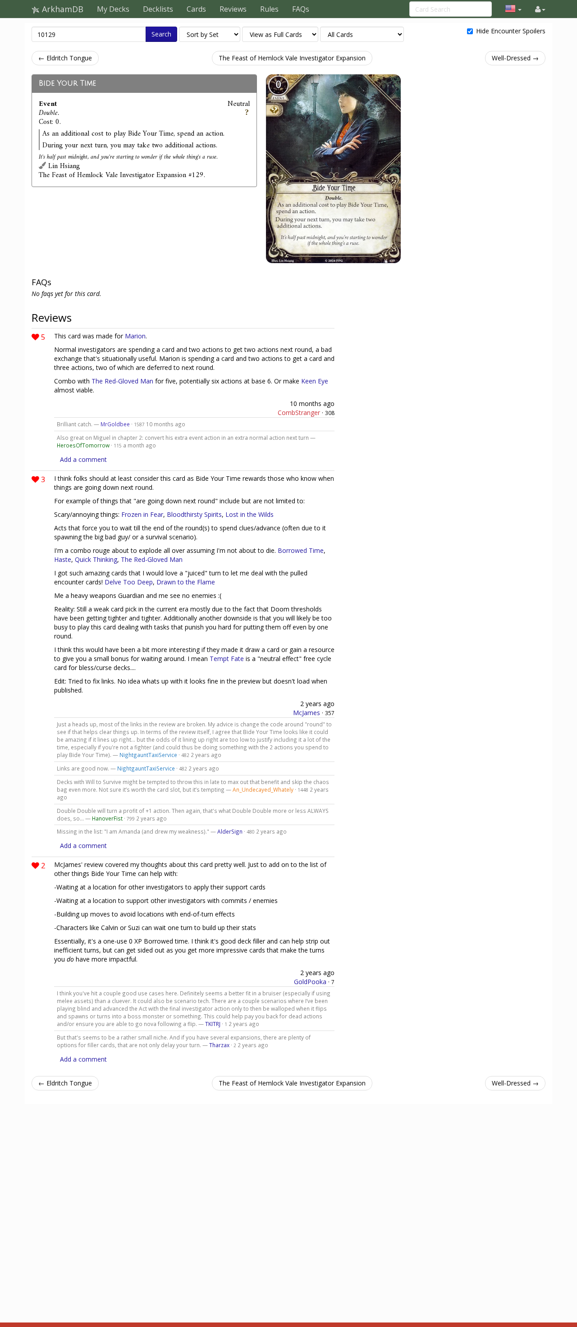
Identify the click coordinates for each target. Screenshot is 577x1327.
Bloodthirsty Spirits (194, 514)
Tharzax (219, 1045)
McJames (306, 712)
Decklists (158, 9)
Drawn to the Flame (185, 582)
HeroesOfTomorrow (83, 445)
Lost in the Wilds (249, 514)
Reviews (233, 9)
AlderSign (230, 831)
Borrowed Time (301, 550)
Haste (62, 559)
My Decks (113, 9)
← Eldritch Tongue (65, 58)
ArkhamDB (61, 9)
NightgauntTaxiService (148, 754)
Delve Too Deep (129, 582)
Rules (269, 9)
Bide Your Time (67, 83)
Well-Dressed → (515, 58)
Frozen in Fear (142, 514)
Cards (196, 9)
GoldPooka (310, 981)
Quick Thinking (96, 559)
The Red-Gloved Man (122, 381)
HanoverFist (107, 818)
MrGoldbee (115, 424)
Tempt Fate (227, 658)
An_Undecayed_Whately (263, 789)
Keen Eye (314, 381)
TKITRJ (212, 1023)
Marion (135, 336)
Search (161, 34)
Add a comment (83, 459)
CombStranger (299, 412)
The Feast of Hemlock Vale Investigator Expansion (292, 58)
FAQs (300, 9)
